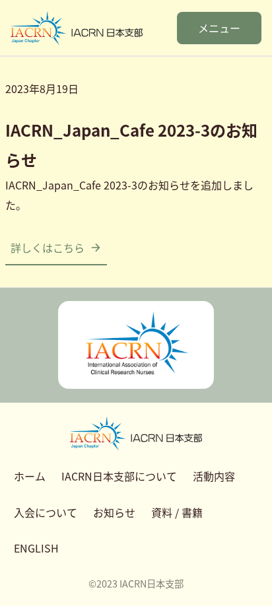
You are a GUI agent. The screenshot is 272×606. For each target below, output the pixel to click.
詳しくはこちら (48, 247)
